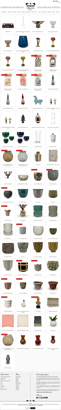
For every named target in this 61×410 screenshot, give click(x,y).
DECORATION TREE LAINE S (23, 127)
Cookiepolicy (40, 405)
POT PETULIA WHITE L (8, 274)
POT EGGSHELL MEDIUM (38, 238)
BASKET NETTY (8, 31)
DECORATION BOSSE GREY (8, 108)
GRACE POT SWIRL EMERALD (8, 146)
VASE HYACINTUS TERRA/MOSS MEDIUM (53, 349)
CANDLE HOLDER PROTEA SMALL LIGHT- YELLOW (23, 70)
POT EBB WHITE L (8, 238)
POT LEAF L (23, 256)
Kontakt (49, 6)
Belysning (44, 11)
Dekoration (28, 11)
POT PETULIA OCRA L (53, 256)
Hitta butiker (44, 6)
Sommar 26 (10, 11)
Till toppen (2, 14)
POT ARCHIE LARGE (53, 183)
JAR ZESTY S (38, 164)
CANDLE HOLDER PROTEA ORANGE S (53, 51)
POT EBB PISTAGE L (53, 220)
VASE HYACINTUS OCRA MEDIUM (23, 348)
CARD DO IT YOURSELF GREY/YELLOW (8, 90)
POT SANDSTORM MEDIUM (8, 293)
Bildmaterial (18, 6)
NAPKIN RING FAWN (8, 183)
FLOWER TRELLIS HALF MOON (53, 127)
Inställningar (28, 408)
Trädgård (49, 11)
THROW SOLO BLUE (38, 330)
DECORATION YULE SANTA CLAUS (38, 127)
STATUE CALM (38, 311)
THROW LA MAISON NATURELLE (23, 330)
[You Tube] (41, 398)
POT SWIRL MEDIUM (23, 293)
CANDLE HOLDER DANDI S (38, 50)
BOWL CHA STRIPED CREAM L (38, 31)
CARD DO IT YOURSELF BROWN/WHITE (53, 70)
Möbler (14, 11)
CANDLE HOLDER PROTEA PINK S (8, 69)
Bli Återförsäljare (4, 6)
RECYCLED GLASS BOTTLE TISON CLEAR (23, 312)
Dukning (23, 11)
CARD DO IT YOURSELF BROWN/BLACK (38, 70)
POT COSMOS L (23, 220)
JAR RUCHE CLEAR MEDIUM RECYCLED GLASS (23, 165)
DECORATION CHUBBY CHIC (38, 108)
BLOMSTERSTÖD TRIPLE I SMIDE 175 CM (23, 32)
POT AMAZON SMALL (38, 183)
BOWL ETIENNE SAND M (8, 50)
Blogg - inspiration (3, 389)
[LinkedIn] (47, 398)
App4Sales (2, 379)
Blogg (22, 6)
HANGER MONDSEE (38, 146)
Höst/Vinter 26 (4, 11)
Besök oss (39, 6)
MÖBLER (13, 6)
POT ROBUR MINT (53, 274)
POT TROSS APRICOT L (38, 293)
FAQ (1, 382)
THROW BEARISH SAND (53, 311)
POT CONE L (53, 202)
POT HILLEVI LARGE (8, 256)
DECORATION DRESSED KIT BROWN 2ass (53, 109)
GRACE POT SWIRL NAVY (23, 146)
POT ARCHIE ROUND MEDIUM (8, 202)
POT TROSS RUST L (53, 293)
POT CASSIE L (38, 202)
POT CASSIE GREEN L (23, 202)
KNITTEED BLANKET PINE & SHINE (53, 164)
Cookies (1, 385)
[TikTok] (45, 398)
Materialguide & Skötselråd (5, 376)
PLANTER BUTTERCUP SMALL (22, 183)
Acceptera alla (33, 408)
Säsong (53, 11)
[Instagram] (39, 398)
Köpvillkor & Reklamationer (5, 380)
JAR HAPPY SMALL (53, 146)
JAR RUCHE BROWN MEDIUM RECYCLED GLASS (8, 165)
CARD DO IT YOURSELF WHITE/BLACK (38, 90)
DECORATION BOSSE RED (23, 108)
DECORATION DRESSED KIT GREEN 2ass (8, 128)
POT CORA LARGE (8, 220)
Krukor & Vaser (34, 11)
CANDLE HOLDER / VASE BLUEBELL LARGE (23, 51)
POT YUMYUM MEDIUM (8, 311)
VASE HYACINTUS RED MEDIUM (38, 348)
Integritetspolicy (3, 378)
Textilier (39, 11)
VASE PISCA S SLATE (8, 367)
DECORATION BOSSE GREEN (53, 89)
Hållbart (19, 11)
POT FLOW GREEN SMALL (53, 238)
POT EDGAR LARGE (22, 238)
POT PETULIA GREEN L (38, 256)
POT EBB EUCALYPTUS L (38, 220)
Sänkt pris (58, 11)
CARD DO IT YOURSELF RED (23, 89)
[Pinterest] (43, 398)
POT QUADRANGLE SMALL (23, 274)
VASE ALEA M (53, 330)
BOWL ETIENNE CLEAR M (53, 31)
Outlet (1, 383)
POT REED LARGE (38, 274)
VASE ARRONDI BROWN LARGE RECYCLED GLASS (8, 349)
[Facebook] (37, 398)
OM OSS (10, 6)
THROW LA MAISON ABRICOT (7, 330)
